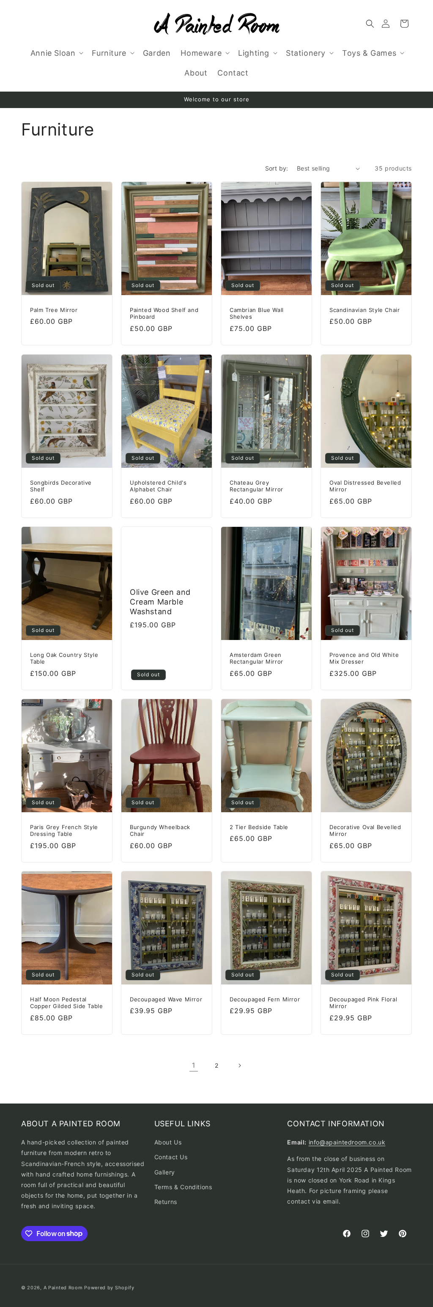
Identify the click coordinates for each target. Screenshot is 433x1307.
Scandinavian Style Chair (364, 309)
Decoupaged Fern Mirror (265, 999)
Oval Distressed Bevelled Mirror (365, 486)
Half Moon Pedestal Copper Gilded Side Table (66, 1003)
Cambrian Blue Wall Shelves (257, 313)
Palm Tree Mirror (54, 309)
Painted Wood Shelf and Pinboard (164, 313)
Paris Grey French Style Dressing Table (64, 831)
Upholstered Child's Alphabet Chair (158, 486)
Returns (165, 1201)
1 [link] (193, 1065)
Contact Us (171, 1157)
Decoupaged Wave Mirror (166, 999)
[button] (370, 23)
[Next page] (239, 1065)
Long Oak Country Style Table (64, 658)
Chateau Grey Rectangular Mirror (256, 486)
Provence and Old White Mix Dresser (364, 658)
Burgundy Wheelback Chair (160, 831)
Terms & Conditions (183, 1186)
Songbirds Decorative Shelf (61, 486)
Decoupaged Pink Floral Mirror (363, 1003)
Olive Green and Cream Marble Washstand (160, 601)
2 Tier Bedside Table (259, 827)
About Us (168, 1142)
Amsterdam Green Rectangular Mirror (256, 658)
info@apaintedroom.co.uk (347, 1142)
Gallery (164, 1172)
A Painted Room (63, 1288)
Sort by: (276, 168)
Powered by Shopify (109, 1288)
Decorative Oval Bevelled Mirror (365, 831)
